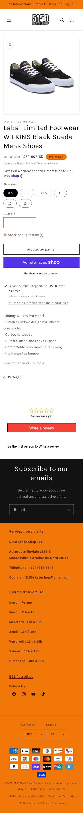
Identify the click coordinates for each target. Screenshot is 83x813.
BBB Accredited (21, 676)
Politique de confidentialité (27, 796)
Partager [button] (14, 377)
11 (60, 193)
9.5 (27, 193)
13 (25, 203)
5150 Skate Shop (23, 783)
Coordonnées (59, 803)
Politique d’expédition (33, 803)
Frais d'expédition (13, 163)
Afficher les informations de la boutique (38, 303)
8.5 (10, 193)
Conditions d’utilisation (62, 796)
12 (10, 203)
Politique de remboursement (48, 788)
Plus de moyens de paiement (42, 273)
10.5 (46, 194)
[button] (9, 20)
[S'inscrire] (68, 509)
